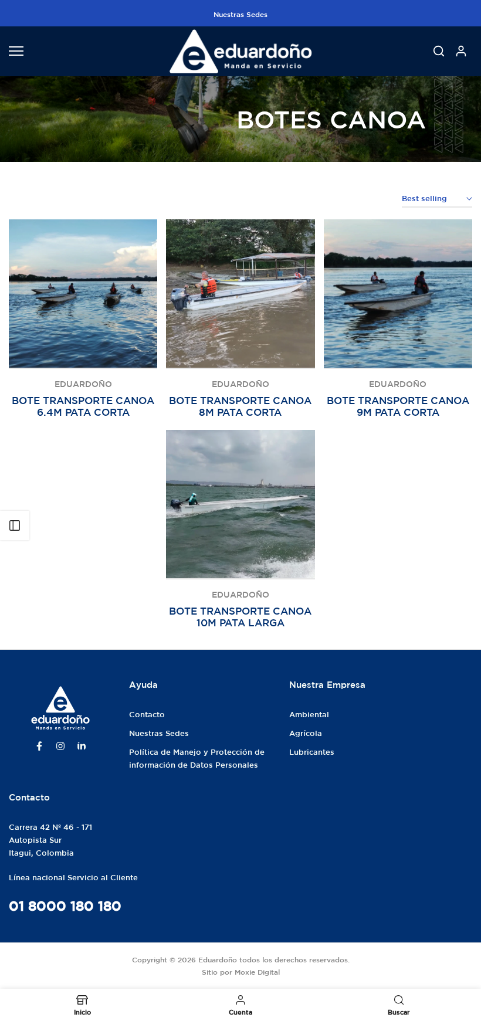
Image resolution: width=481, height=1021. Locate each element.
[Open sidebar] (14, 525)
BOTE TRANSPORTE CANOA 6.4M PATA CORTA (83, 406)
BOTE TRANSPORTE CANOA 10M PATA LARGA (240, 616)
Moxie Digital (257, 972)
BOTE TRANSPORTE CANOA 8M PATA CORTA (240, 406)
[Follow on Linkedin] (81, 746)
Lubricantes (311, 752)
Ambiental (309, 714)
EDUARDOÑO (83, 384)
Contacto (147, 714)
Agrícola (305, 733)
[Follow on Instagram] (60, 746)
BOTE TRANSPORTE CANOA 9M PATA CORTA (398, 406)
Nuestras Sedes (240, 14)
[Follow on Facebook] (39, 746)
